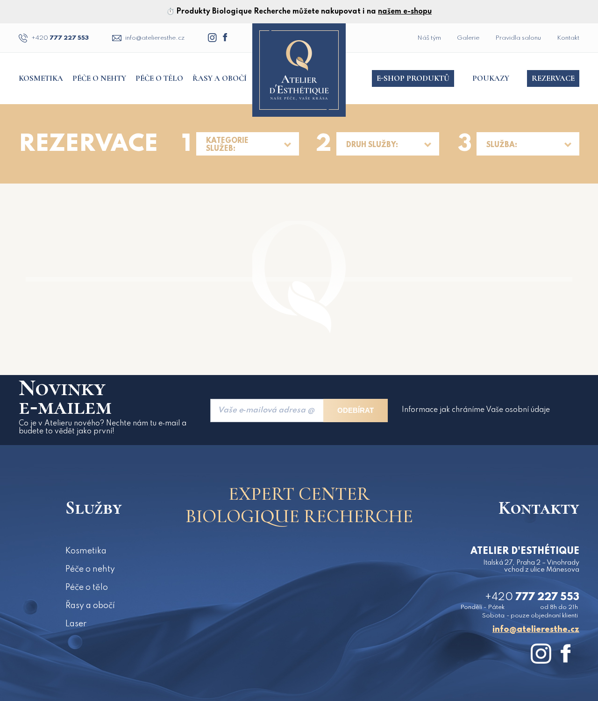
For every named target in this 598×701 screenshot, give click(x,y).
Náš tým (429, 38)
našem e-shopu (405, 11)
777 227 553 (60, 38)
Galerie (468, 38)
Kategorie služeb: (227, 145)
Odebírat (355, 410)
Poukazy (490, 78)
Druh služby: (372, 145)
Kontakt (568, 38)
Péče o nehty (99, 78)
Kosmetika (41, 78)
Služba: (501, 145)
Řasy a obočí (219, 78)
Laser (75, 624)
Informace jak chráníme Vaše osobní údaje (476, 410)
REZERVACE (553, 78)
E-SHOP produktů (413, 78)
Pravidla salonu (518, 38)
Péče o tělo (159, 78)
